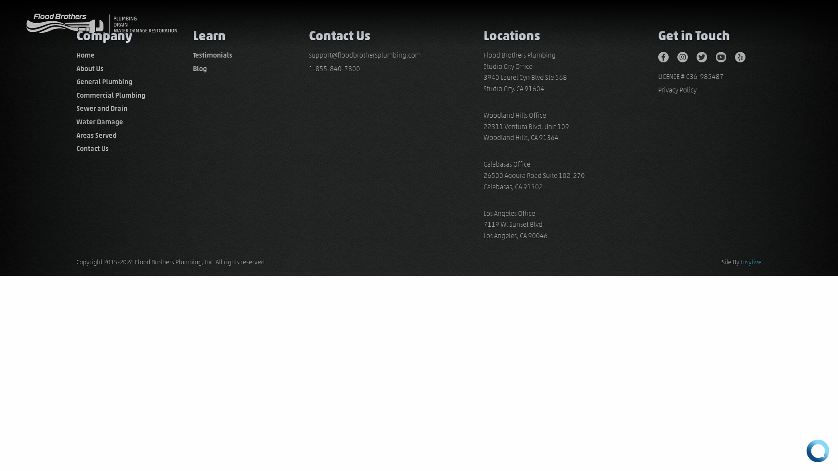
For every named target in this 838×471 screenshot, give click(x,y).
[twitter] (706, 56)
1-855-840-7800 (334, 69)
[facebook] (667, 56)
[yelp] (744, 56)
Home (85, 55)
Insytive (751, 262)
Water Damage (99, 122)
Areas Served (96, 135)
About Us (89, 69)
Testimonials (212, 55)
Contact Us (92, 148)
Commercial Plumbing (110, 95)
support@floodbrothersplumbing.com (365, 55)
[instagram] (687, 56)
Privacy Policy (677, 90)
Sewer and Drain (101, 108)
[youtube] (725, 56)
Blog (200, 69)
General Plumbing (104, 82)
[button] (818, 451)
